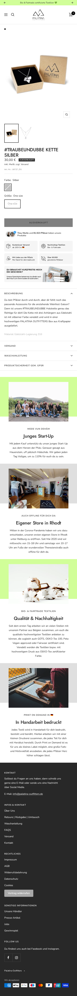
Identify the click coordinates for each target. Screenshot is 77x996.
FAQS (7, 830)
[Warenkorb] (71, 14)
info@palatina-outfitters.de (28, 794)
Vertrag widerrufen (19, 893)
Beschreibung (13, 293)
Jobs (6, 924)
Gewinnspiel (11, 930)
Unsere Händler (13, 911)
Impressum (10, 859)
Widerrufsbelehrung (15, 872)
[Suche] (12, 14)
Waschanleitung (15, 355)
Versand (10, 345)
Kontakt (8, 843)
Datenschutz (11, 879)
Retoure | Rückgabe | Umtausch (21, 817)
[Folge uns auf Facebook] (8, 958)
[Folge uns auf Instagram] (16, 958)
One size (12, 203)
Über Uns (9, 810)
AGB (6, 866)
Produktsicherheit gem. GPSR (24, 365)
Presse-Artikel (12, 917)
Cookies (8, 885)
